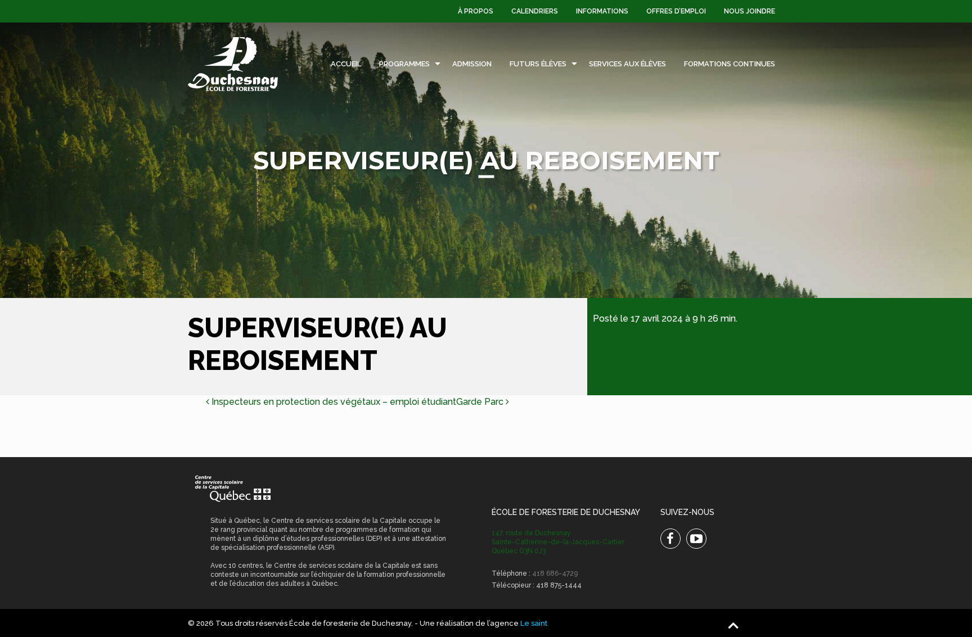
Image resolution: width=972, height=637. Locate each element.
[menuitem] (475, 11)
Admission (472, 64)
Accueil (346, 64)
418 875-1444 (559, 585)
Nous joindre (749, 11)
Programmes (404, 64)
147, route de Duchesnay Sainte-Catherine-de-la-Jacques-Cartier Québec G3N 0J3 (558, 542)
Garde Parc (481, 401)
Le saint (533, 623)
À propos (475, 11)
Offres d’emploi (676, 11)
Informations (602, 11)
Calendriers (534, 11)
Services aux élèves (627, 64)
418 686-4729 (555, 573)
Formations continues (729, 64)
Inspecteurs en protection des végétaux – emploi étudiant (332, 401)
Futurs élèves (538, 64)
